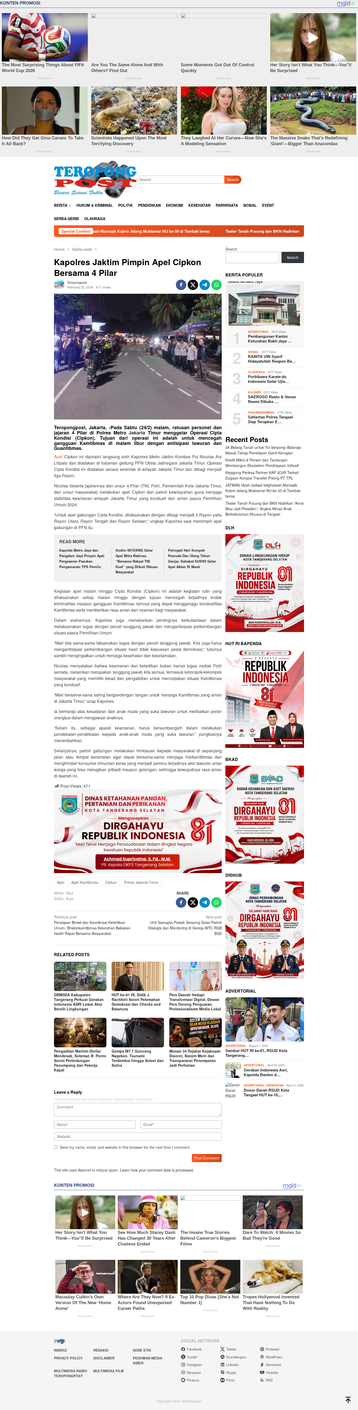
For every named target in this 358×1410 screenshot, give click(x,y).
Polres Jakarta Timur (141, 882)
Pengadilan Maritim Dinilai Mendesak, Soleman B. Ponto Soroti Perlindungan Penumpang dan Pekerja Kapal (80, 1060)
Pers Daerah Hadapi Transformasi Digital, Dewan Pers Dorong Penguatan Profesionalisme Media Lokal (195, 1001)
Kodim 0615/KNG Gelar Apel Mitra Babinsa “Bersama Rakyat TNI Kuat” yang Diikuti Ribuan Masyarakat (137, 561)
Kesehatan (275, 1085)
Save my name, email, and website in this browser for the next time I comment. (125, 1147)
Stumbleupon (236, 1356)
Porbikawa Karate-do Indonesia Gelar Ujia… (268, 379)
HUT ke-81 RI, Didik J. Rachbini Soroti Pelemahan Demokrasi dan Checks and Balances (136, 1001)
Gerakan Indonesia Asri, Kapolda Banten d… (266, 1072)
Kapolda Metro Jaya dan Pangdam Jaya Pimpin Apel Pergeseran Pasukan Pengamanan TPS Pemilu (81, 558)
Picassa (193, 1380)
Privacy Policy (68, 1357)
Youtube (272, 1372)
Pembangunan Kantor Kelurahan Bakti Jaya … (270, 339)
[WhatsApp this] (216, 285)
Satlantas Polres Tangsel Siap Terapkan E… (270, 419)
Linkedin (232, 1364)
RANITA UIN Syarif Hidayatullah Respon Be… (272, 359)
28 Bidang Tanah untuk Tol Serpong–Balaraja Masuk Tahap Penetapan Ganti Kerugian (263, 450)
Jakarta (137, 432)
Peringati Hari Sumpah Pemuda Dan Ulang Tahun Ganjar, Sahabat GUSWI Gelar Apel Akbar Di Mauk (192, 558)
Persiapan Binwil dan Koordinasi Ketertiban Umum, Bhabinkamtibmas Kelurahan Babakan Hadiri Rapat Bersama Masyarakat (92, 925)
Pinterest (272, 1349)
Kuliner (254, 392)
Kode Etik (142, 1350)
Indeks (60, 1350)
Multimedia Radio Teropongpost (70, 1373)
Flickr (230, 1380)
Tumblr (192, 1356)
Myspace (194, 1372)
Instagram (194, 1364)
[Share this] (181, 285)
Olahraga (256, 372)
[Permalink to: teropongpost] (59, 284)
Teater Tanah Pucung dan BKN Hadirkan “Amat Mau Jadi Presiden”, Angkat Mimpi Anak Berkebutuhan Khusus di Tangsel (264, 509)
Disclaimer (104, 1357)
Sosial (253, 352)
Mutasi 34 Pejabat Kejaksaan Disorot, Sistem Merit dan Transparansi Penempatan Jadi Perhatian (195, 1058)
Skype (231, 1372)
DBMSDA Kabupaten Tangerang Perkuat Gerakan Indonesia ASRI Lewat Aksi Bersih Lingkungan (79, 1001)
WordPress (274, 1356)
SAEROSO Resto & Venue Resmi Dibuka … (272, 399)
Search (233, 179)
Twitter (231, 1349)
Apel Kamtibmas (84, 882)
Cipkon (111, 882)
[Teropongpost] (95, 179)
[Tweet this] (193, 285)
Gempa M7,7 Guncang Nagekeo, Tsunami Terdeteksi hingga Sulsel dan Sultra (138, 1058)
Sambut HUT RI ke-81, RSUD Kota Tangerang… (256, 1053)
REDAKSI (101, 1350)
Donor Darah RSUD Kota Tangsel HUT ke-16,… (266, 1092)
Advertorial (258, 332)
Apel (58, 457)
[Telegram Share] (204, 285)
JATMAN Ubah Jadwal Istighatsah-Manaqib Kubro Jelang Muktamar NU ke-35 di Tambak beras (262, 491)
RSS (269, 1380)
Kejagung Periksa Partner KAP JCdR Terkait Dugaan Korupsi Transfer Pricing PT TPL (262, 475)
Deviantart (273, 1364)
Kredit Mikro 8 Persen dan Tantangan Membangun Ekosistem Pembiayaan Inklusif (262, 463)
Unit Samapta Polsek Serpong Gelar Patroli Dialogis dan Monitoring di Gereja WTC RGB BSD (185, 925)
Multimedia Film (108, 1370)
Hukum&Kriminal (261, 412)
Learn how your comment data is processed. (157, 1170)
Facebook (194, 1349)
